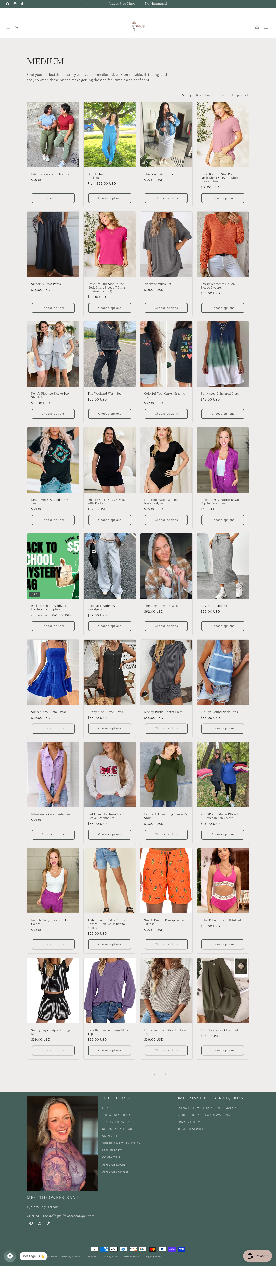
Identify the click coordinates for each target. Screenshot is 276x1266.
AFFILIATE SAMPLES (115, 1171)
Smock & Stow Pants (46, 284)
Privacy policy (111, 1256)
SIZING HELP (110, 1136)
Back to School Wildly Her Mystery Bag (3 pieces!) (50, 607)
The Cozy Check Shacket (162, 606)
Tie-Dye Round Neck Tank (219, 712)
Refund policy (91, 1256)
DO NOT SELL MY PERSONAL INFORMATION (207, 1107)
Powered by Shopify (69, 1256)
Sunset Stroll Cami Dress (48, 712)
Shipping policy (153, 1256)
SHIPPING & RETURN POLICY (121, 1143)
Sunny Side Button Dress (105, 712)
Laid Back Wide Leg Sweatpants (101, 607)
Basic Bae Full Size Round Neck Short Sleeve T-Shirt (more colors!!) (219, 178)
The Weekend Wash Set (104, 394)
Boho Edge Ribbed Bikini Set (221, 920)
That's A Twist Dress (158, 174)
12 (154, 1074)
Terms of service (132, 1256)
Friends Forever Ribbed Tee (50, 174)
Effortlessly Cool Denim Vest (51, 814)
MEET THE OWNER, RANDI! (54, 1197)
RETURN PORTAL (113, 1150)
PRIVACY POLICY (189, 1122)
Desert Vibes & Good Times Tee (50, 501)
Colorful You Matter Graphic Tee (164, 395)
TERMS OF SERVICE (191, 1129)
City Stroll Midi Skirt (216, 606)
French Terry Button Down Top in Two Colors (220, 501)
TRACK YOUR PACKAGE (117, 1122)
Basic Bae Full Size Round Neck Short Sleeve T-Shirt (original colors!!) (106, 287)
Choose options (53, 198)
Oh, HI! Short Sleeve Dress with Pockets (106, 501)
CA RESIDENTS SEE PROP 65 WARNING (204, 1114)
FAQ (105, 1107)
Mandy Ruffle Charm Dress (163, 712)
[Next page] (165, 1074)
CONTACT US (111, 1157)
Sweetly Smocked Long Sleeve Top (109, 1032)
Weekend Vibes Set (157, 284)
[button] (8, 26)
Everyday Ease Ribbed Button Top (165, 1032)
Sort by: (187, 95)
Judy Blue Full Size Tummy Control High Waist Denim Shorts (107, 924)
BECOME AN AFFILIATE (117, 1129)
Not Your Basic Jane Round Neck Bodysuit (163, 501)
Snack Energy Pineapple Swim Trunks (166, 922)
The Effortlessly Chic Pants (220, 1030)
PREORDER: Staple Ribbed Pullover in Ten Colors (219, 816)
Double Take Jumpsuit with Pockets (107, 176)
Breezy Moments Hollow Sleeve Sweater (218, 286)
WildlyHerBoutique (47, 1256)
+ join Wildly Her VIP (42, 1207)
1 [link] (110, 1074)
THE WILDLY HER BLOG (117, 1114)
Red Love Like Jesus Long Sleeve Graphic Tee (106, 816)
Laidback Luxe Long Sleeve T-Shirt (165, 816)
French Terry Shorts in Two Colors (51, 922)
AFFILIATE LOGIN (113, 1164)
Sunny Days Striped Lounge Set (51, 1032)
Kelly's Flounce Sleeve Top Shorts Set (50, 395)
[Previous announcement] (86, 4)
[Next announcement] (189, 4)
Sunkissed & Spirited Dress (220, 394)
